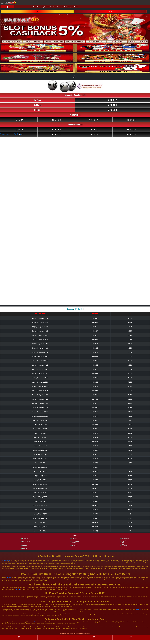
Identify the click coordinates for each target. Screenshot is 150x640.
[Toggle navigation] (2, 3)
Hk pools (9, 577)
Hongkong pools (6, 560)
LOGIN (110, 11)
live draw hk (138, 609)
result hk (18, 589)
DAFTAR (37, 11)
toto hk (34, 622)
